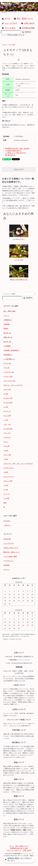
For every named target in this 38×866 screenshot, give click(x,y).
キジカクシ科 (7, 398)
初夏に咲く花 (7, 337)
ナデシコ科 (7, 455)
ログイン (6, 569)
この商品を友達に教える (13, 150)
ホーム (7, 18)
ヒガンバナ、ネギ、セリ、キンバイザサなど (18, 463)
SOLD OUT (19, 169)
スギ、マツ (7, 433)
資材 (4, 502)
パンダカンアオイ (19, 239)
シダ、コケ (7, 424)
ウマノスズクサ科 (9, 381)
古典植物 (6, 324)
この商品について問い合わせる (15, 153)
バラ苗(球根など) (9, 359)
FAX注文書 (7, 539)
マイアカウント (8, 561)
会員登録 (6, 565)
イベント (6, 315)
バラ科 (5, 459)
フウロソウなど (8, 468)
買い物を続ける (10, 155)
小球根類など (7, 320)
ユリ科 (5, 485)
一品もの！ (7, 525)
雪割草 (5, 328)
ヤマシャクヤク (8, 476)
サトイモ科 (12, 44)
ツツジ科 (6, 446)
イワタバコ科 (7, 376)
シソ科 (5, 420)
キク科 (5, 394)
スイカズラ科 (7, 428)
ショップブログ (11, 23)
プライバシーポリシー (13, 850)
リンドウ (6, 494)
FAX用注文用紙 (28, 28)
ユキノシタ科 (7, 481)
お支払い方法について (10, 548)
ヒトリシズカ (18, 260)
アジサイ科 (7, 363)
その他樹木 (7, 346)
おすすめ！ (7, 521)
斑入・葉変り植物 (9, 311)
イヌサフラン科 (8, 372)
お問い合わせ (29, 23)
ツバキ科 (6, 498)
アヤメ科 (6, 368)
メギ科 (5, 472)
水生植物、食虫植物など (11, 350)
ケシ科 (5, 407)
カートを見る (10, 28)
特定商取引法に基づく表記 (19, 848)
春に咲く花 (7, 333)
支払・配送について (25, 18)
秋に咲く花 (7, 341)
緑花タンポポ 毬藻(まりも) (19, 279)
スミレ (5, 442)
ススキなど (7, 437)
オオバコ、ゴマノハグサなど (13, 385)
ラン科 (5, 489)
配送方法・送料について (11, 552)
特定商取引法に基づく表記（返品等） (17, 148)
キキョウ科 (7, 389)
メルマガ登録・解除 (10, 556)
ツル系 (5, 450)
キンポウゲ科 (7, 402)
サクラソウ (7, 411)
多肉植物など (7, 354)
